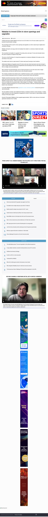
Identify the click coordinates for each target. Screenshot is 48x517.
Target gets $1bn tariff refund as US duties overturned (23, 15)
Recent (35, 198)
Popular (13, 198)
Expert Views (24, 240)
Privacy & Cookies (18, 514)
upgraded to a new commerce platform (26, 87)
